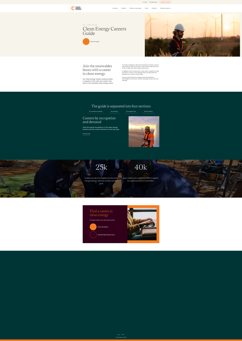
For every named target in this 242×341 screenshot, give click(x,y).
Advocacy (115, 8)
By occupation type (131, 111)
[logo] (76, 8)
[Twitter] (121, 272)
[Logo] (121, 266)
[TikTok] (126, 272)
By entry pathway (148, 111)
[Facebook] (115, 272)
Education (154, 8)
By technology (114, 111)
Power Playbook (99, 285)
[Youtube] (124, 272)
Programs (123, 8)
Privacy (123, 334)
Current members (87, 289)
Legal (119, 334)
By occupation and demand (95, 111)
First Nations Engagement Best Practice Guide (99, 294)
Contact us (85, 283)
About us (85, 286)
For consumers (111, 288)
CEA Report (98, 282)
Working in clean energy (135, 8)
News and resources (165, 8)
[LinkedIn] (119, 272)
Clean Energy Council (120, 337)
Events (146, 8)
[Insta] (117, 272)
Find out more (86, 133)
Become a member (165, 2)
